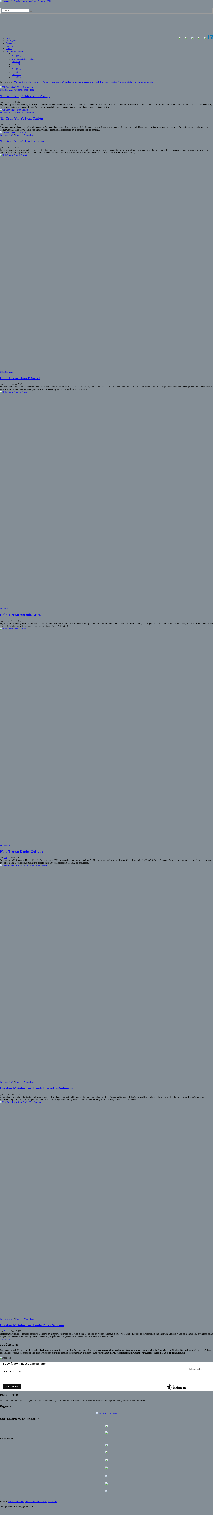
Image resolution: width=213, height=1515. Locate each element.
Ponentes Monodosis (24, 90)
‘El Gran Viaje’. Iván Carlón (21, 118)
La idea (9, 38)
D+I (5, 102)
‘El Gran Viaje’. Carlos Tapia (22, 141)
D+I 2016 (16, 69)
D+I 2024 (16, 53)
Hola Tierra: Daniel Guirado (21, 851)
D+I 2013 (16, 77)
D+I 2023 (16, 56)
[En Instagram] (192, 38)
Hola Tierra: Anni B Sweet (20, 378)
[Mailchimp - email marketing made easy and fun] (177, 1389)
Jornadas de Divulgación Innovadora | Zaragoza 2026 (32, 1501)
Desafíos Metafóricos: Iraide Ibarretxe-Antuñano (36, 1088)
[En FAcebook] (180, 38)
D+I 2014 (16, 74)
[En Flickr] (199, 38)
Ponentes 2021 (6, 90)
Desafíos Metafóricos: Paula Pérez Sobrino (32, 1325)
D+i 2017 (16, 66)
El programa (11, 40)
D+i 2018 (16, 64)
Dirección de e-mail (12, 1371)
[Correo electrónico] (205, 38)
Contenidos (11, 43)
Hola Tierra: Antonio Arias (20, 615)
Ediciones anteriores (15, 51)
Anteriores (5, 1339)
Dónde (9, 48)
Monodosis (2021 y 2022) (23, 59)
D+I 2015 (16, 72)
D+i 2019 (16, 61)
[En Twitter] (186, 38)
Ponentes (10, 46)
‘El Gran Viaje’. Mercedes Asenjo (25, 96)
